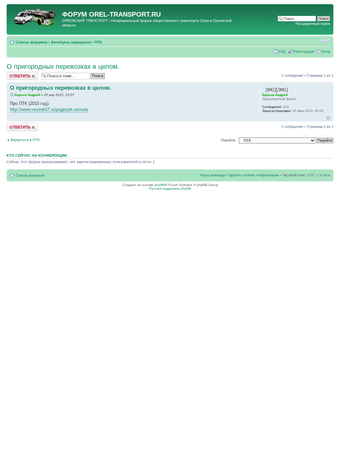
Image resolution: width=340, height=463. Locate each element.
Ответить (15, 74)
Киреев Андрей (27, 95)
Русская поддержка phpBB (170, 188)
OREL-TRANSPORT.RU (125, 14)
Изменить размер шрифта (325, 41)
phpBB (159, 185)
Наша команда (212, 175)
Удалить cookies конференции (253, 175)
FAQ (282, 51)
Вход (326, 51)
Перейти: (228, 140)
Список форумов (31, 42)
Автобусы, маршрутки (71, 42)
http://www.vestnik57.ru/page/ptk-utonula (49, 109)
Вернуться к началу (328, 118)
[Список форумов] (35, 16)
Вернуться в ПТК (25, 140)
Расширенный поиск (313, 24)
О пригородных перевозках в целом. (63, 66)
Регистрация (303, 51)
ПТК (98, 42)
